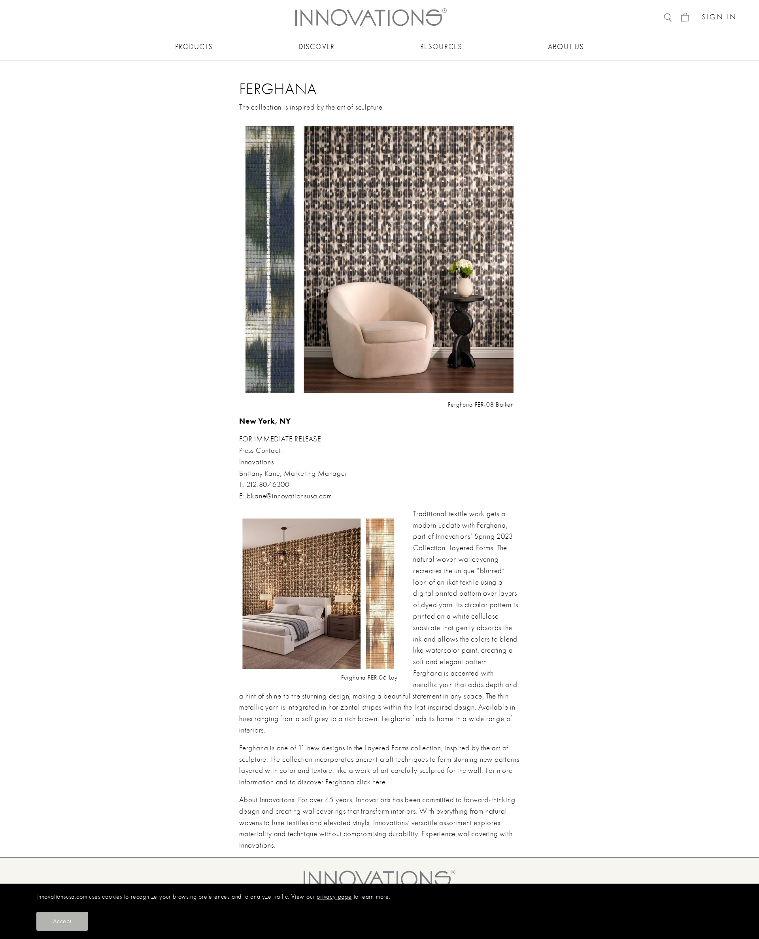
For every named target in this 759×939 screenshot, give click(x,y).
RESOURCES (441, 46)
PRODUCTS (194, 46)
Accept (62, 921)
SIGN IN (719, 17)
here (378, 782)
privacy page (334, 896)
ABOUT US (566, 46)
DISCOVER (316, 46)
